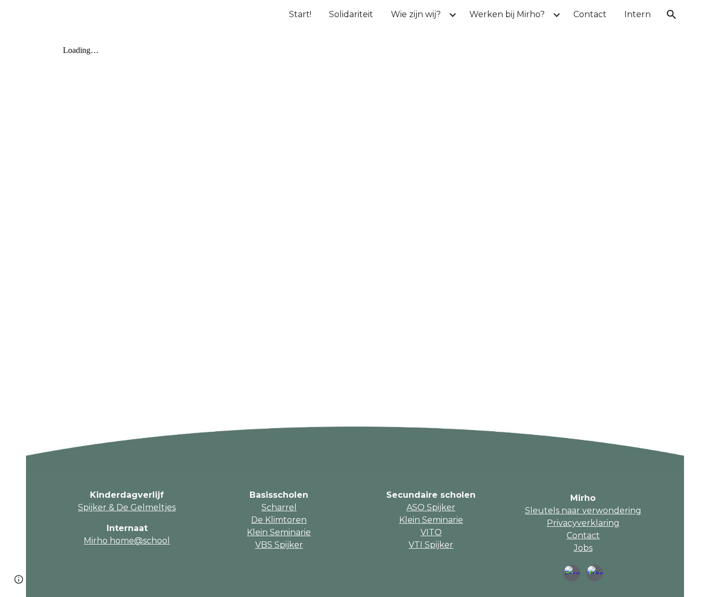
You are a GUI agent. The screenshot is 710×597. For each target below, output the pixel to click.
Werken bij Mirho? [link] (507, 14)
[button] (671, 14)
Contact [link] (590, 14)
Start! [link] (300, 14)
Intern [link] (637, 14)
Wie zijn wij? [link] (416, 14)
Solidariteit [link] (351, 14)
